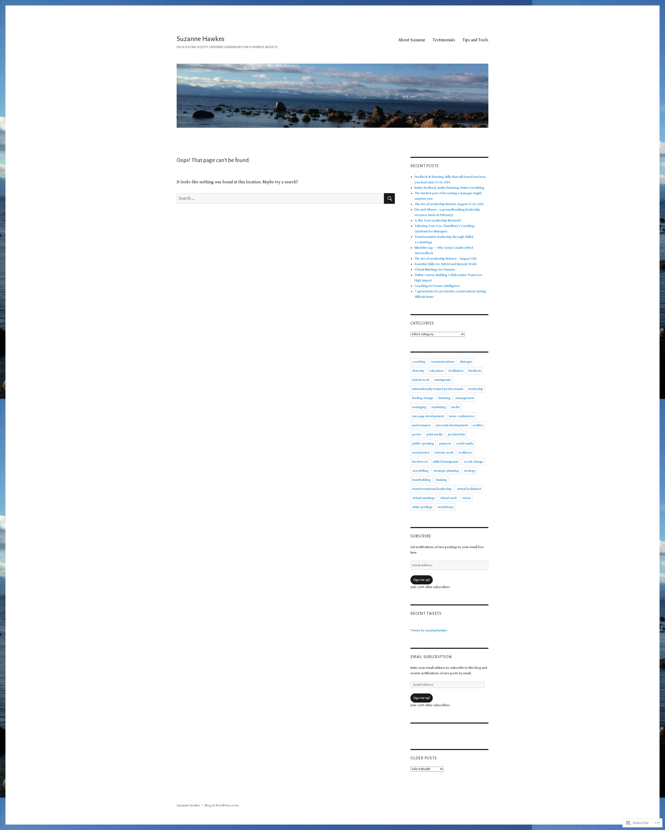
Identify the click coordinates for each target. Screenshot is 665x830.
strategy (469, 471)
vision (466, 498)
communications (442, 362)
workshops (446, 507)
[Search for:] (280, 198)
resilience (465, 453)
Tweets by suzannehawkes (428, 630)
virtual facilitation (469, 489)
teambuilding (421, 480)
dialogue (466, 362)
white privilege (422, 507)
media (455, 407)
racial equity (464, 444)
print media (435, 434)
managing (419, 407)
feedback (475, 371)
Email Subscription (431, 657)
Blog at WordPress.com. (222, 805)
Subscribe (420, 536)
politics (478, 425)
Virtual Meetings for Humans (435, 270)
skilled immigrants (446, 462)
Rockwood (420, 462)
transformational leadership (432, 489)
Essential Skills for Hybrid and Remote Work (445, 264)
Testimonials (444, 40)
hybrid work (420, 380)
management (465, 398)
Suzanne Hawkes (200, 39)
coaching (418, 362)
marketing (438, 407)
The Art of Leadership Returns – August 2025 (446, 259)
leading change (422, 398)
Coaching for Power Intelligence (437, 286)
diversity (418, 371)
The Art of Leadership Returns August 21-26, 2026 (449, 204)
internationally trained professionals (437, 389)
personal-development (452, 425)
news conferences (462, 416)
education (436, 371)
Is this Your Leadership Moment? (438, 220)
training (441, 480)
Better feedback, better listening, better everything (449, 188)
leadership (476, 389)
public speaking (423, 444)
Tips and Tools (475, 40)
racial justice (421, 453)
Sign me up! (421, 580)
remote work (444, 453)
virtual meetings (423, 498)
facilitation (456, 371)
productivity (456, 434)
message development (428, 416)
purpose (445, 444)
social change (473, 462)
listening (444, 398)
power (416, 434)
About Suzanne (411, 40)
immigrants (443, 380)
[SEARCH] (389, 198)
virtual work (448, 498)
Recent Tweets (426, 613)
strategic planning (446, 471)
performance (421, 425)
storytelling (420, 471)
